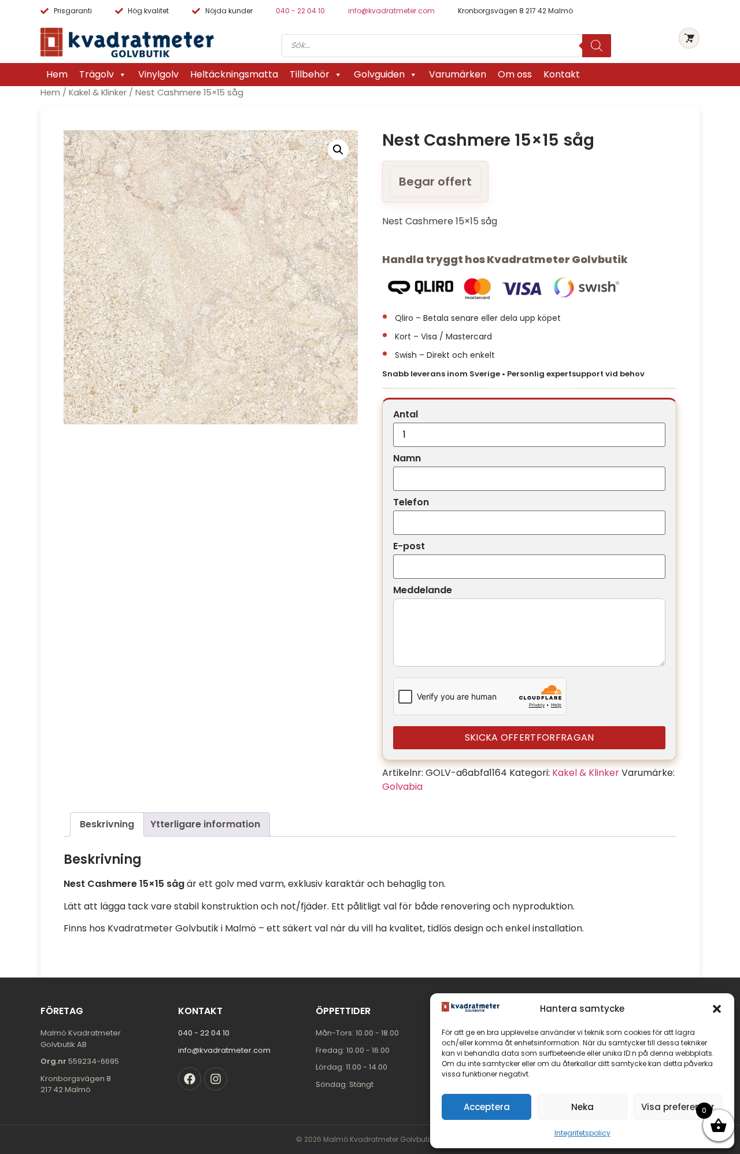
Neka (582, 1107)
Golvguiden (379, 74)
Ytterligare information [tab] (205, 824)
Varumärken (457, 74)
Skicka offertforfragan (529, 737)
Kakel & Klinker (98, 92)
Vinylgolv (158, 74)
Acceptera (487, 1107)
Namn (407, 458)
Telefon (411, 502)
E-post (409, 546)
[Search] (596, 45)
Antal (405, 414)
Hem (57, 74)
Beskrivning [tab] (107, 824)
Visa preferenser (678, 1107)
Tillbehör (310, 74)
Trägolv (96, 74)
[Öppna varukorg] (689, 38)
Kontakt (561, 74)
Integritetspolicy (582, 1133)
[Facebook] (189, 1078)
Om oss (515, 74)
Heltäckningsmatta (234, 74)
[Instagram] (215, 1078)
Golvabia (402, 786)
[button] (717, 1009)
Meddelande (422, 590)
